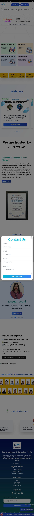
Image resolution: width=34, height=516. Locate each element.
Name (5, 244)
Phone (5, 259)
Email (5, 251)
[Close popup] (32, 237)
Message (6, 266)
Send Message (17, 276)
